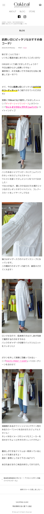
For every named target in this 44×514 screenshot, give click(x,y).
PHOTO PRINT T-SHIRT (16, 361)
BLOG (22, 11)
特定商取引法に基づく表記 (22, 506)
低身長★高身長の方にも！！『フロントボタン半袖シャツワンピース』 (22, 479)
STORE (32, 11)
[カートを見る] (40, 5)
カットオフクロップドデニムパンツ (21, 107)
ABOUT (12, 11)
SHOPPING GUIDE (22, 502)
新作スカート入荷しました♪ (30, 489)
